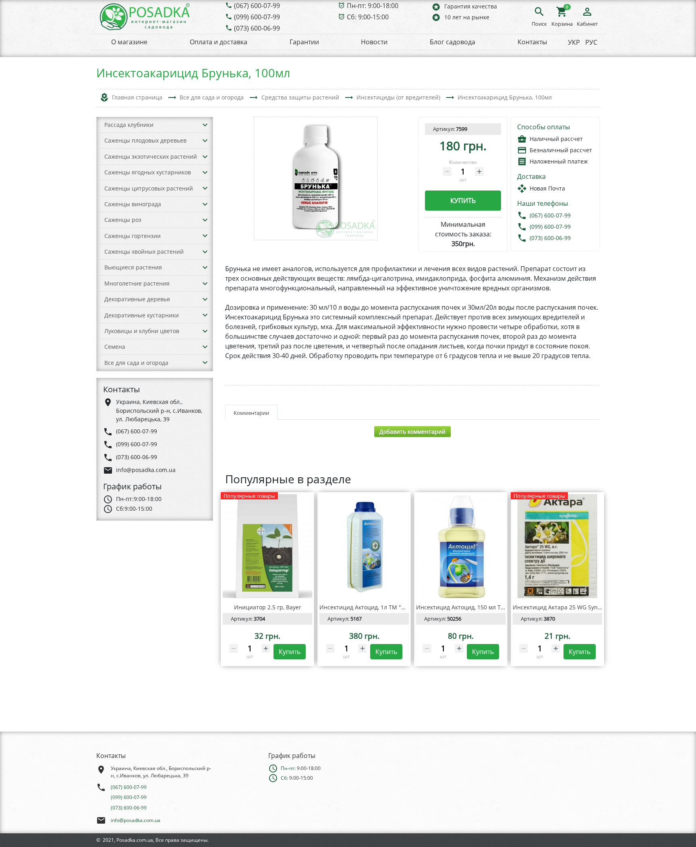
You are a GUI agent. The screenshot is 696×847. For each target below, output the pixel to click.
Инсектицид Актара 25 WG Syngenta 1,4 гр (571, 607)
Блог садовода (452, 41)
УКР (574, 42)
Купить (463, 200)
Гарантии (304, 41)
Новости (374, 41)
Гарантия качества (464, 6)
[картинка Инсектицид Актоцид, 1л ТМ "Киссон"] (364, 546)
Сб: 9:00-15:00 (368, 16)
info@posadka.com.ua (135, 820)
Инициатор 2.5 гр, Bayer (267, 607)
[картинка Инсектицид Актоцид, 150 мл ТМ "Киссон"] (460, 546)
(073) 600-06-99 (257, 28)
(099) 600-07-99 (257, 16)
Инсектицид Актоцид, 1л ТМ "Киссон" (371, 607)
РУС (591, 42)
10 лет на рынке (460, 17)
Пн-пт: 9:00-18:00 (372, 5)
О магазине (129, 41)
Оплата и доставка (218, 41)
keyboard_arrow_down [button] (205, 125)
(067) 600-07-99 (257, 5)
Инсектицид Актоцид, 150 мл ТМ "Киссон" (474, 607)
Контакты (532, 41)
